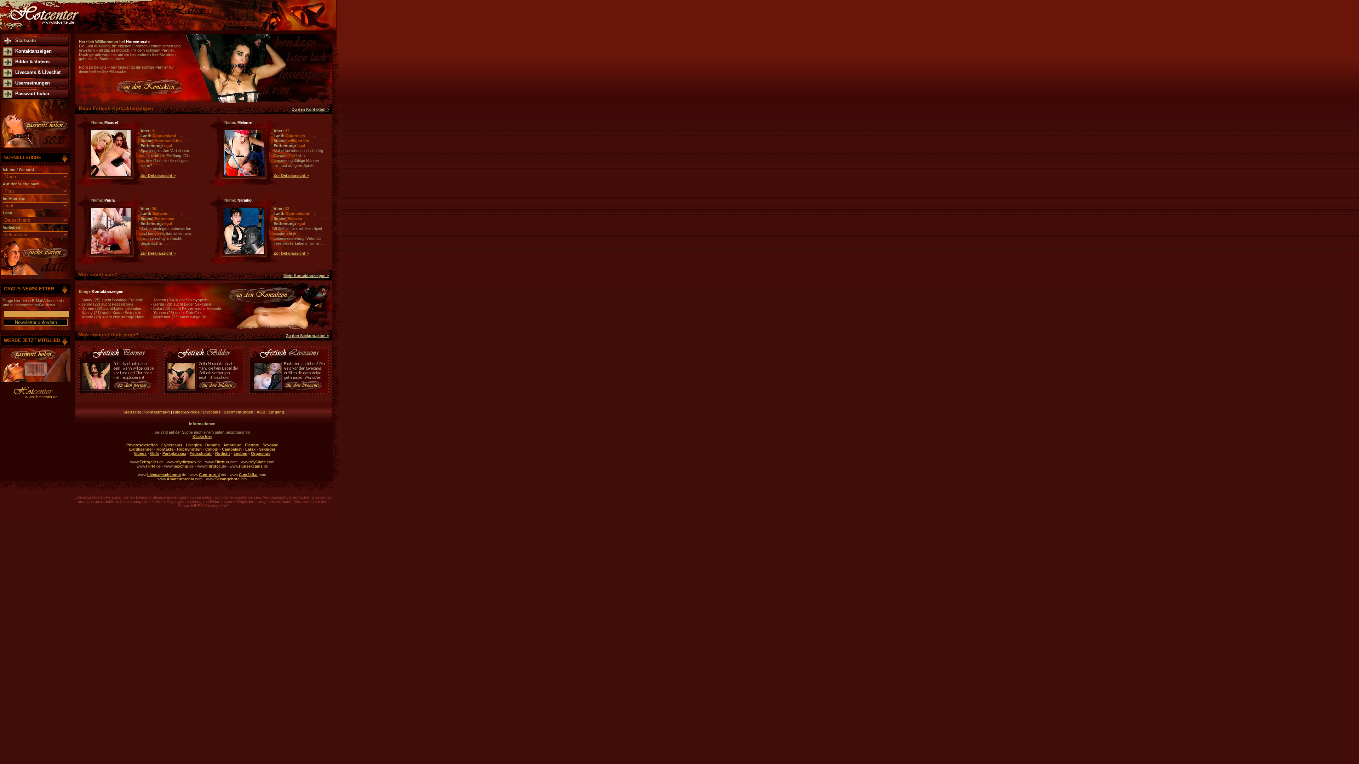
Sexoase (270, 445)
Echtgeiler (148, 462)
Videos (140, 453)
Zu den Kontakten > (310, 109)
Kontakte (164, 449)
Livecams (211, 412)
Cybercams (171, 445)
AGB (261, 412)
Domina (212, 445)
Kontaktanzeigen (33, 51)
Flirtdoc (213, 466)
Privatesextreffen (142, 445)
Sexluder (267, 449)
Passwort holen (32, 93)
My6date (258, 462)
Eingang (276, 412)
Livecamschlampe (164, 475)
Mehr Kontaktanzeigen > (306, 275)
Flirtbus (221, 462)
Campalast (232, 449)
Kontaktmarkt (157, 412)
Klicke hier (202, 436)
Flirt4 (150, 466)
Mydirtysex (186, 462)
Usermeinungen (32, 83)
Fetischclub (201, 453)
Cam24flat (248, 475)
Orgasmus (260, 453)
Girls (154, 453)
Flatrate (252, 445)
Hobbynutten (189, 449)
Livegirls (194, 445)
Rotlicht (222, 453)
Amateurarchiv (180, 479)
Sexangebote (227, 479)
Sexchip (180, 466)
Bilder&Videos (186, 412)
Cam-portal (209, 475)
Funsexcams (251, 466)
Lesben (240, 453)
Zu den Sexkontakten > (307, 336)
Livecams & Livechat (38, 72)
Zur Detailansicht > (158, 175)
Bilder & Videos (32, 61)
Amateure (232, 445)
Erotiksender (141, 449)
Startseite (25, 40)
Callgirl (211, 449)
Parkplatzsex (174, 453)
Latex (250, 449)
